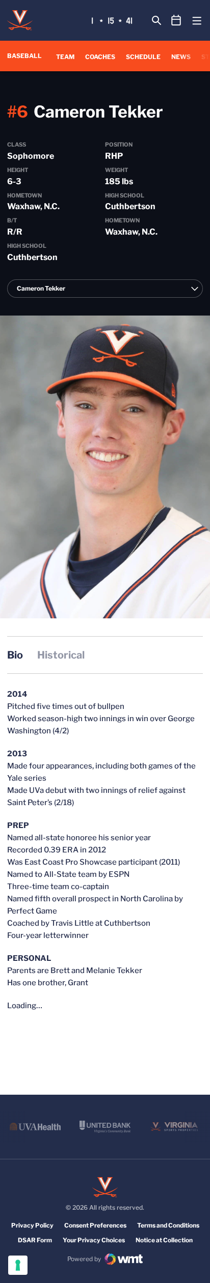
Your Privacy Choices (94, 1240)
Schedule (143, 57)
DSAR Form (35, 1240)
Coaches (100, 57)
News (181, 57)
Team (65, 57)
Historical (61, 655)
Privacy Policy (32, 1225)
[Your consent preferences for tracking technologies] (18, 1265)
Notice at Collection (164, 1240)
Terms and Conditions (168, 1225)
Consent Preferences (95, 1225)
